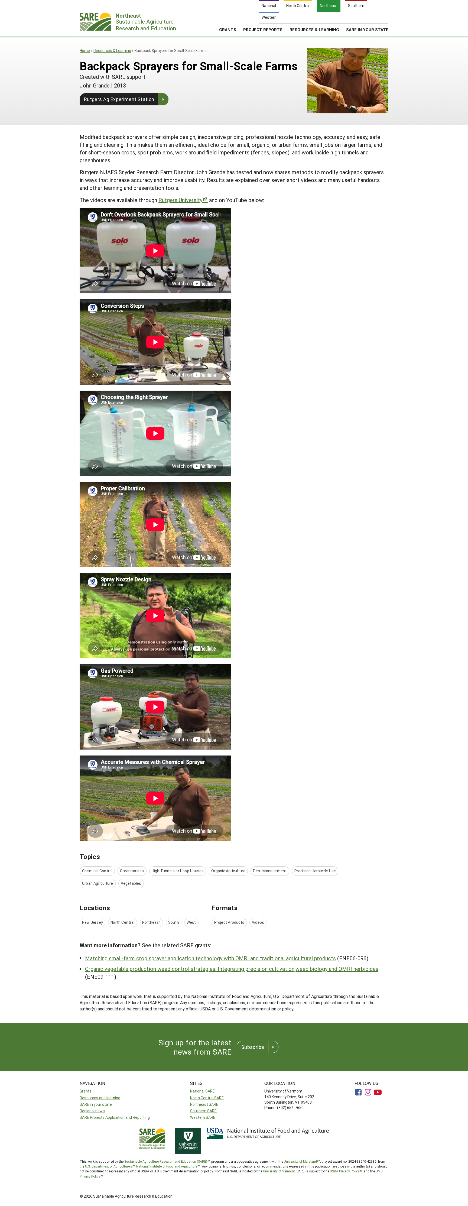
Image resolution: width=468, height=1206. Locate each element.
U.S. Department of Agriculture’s (108, 1166)
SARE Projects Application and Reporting (115, 1117)
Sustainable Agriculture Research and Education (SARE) (165, 1161)
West (191, 922)
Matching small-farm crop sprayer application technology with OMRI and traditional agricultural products (210, 958)
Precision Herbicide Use (315, 870)
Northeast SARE (204, 1104)
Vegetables (131, 883)
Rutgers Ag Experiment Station (119, 99)
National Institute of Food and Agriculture (166, 1166)
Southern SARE (203, 1110)
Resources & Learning (314, 29)
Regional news (92, 1110)
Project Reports (262, 29)
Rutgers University (180, 199)
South (173, 922)
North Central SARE (207, 1097)
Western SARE (202, 1117)
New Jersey (92, 922)
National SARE (202, 1091)
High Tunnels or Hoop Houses (178, 870)
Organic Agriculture (228, 870)
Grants (227, 29)
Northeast (151, 922)
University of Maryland (300, 1161)
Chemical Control (97, 870)
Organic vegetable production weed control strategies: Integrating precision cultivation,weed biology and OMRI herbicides (231, 968)
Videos (258, 922)
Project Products (229, 922)
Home (85, 50)
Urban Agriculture (97, 883)
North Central (122, 922)
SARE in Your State (367, 29)
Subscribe (252, 1047)
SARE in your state (96, 1104)
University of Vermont (279, 1171)
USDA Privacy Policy (345, 1171)
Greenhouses (132, 870)
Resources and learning (100, 1097)
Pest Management (270, 870)
